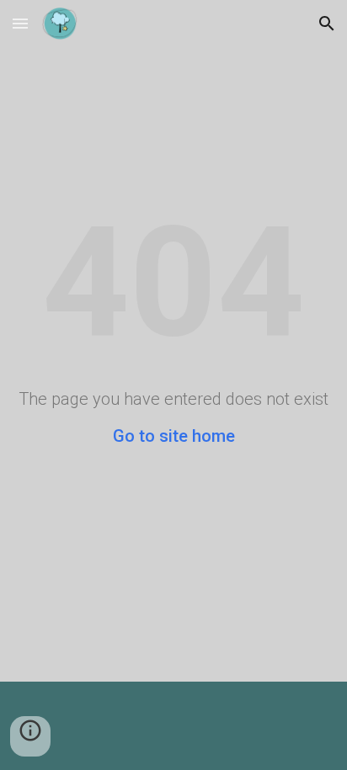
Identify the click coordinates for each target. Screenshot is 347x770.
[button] (20, 23)
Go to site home (174, 436)
